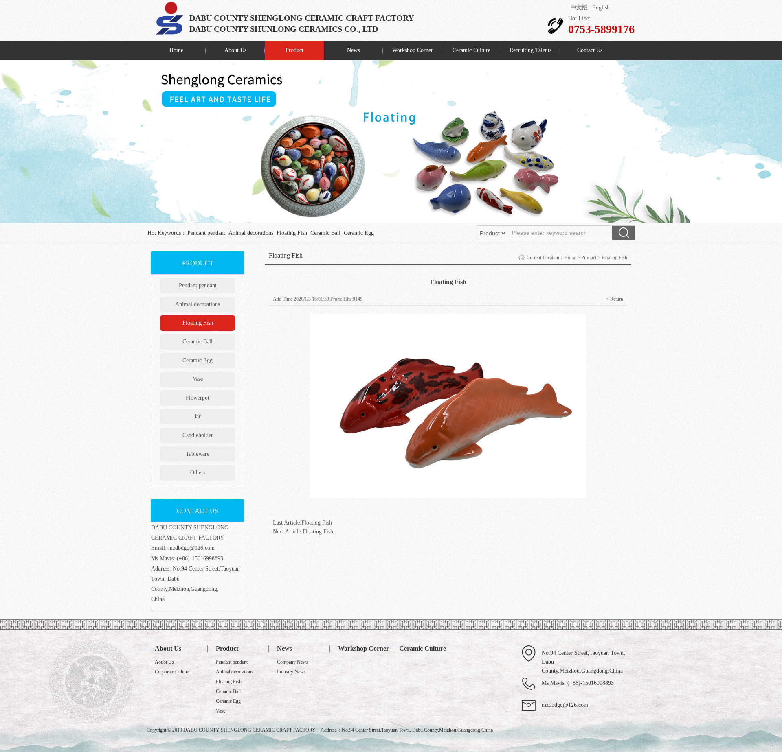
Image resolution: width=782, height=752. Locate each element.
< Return (614, 299)
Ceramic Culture (471, 50)
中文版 (579, 7)
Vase (198, 379)
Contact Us (589, 50)
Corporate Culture (172, 672)
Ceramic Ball (325, 233)
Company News (292, 662)
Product (294, 50)
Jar (197, 416)
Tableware (197, 454)
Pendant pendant (206, 233)
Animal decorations (250, 233)
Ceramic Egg (359, 233)
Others (197, 473)
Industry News (291, 672)
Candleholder (197, 435)
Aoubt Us (164, 662)
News (353, 50)
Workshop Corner (412, 50)
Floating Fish (292, 233)
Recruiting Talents (530, 50)
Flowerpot (197, 398)
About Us (235, 50)
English (601, 7)
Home (176, 50)
